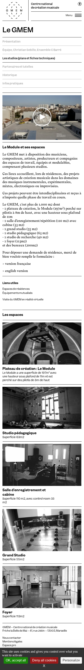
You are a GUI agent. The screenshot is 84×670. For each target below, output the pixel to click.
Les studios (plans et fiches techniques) (28, 58)
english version (16, 271)
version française (18, 264)
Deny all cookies (44, 660)
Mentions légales (12, 641)
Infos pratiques (12, 83)
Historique (9, 75)
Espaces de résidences (16, 288)
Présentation (11, 41)
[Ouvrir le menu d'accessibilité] (80, 4)
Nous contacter (11, 637)
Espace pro (9, 645)
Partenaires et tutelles (17, 66)
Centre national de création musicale (45, 5)
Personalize (71, 660)
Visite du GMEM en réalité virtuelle (22, 299)
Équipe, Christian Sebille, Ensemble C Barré (31, 50)
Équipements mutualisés (17, 292)
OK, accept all (16, 660)
